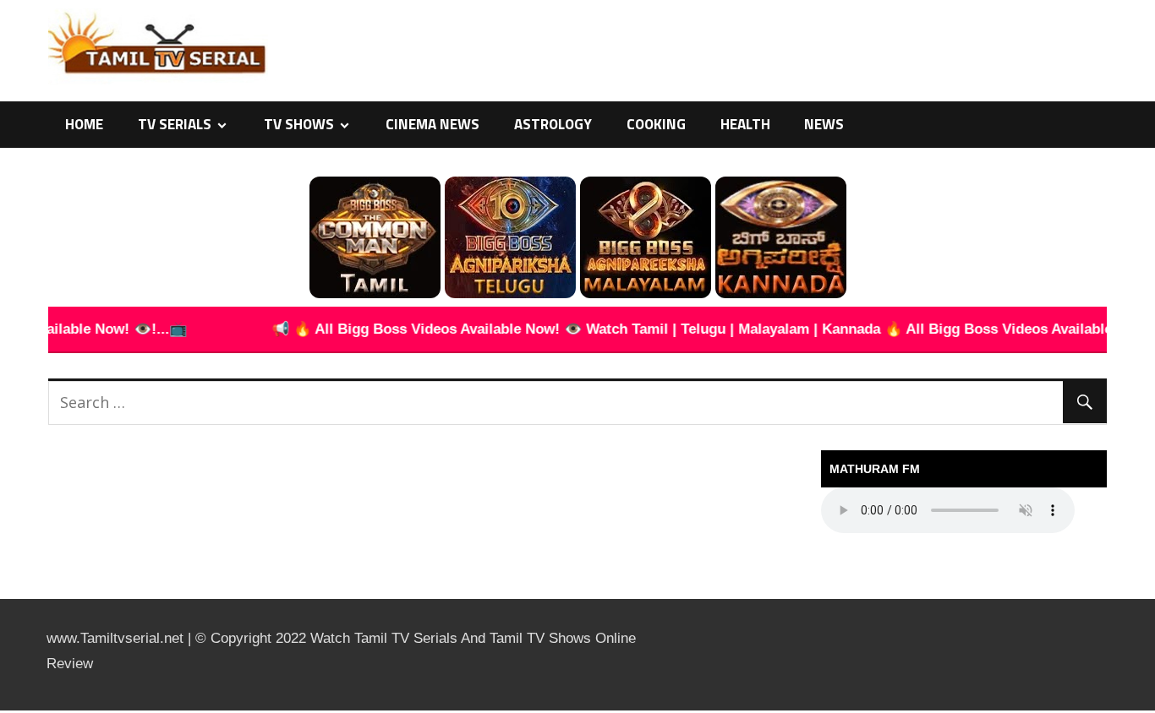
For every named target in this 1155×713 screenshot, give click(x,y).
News (824, 124)
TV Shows (299, 124)
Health (745, 124)
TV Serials (174, 124)
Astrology (553, 124)
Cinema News (432, 124)
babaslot (2, 710)
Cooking (656, 124)
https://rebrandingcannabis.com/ (8, 710)
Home (84, 124)
